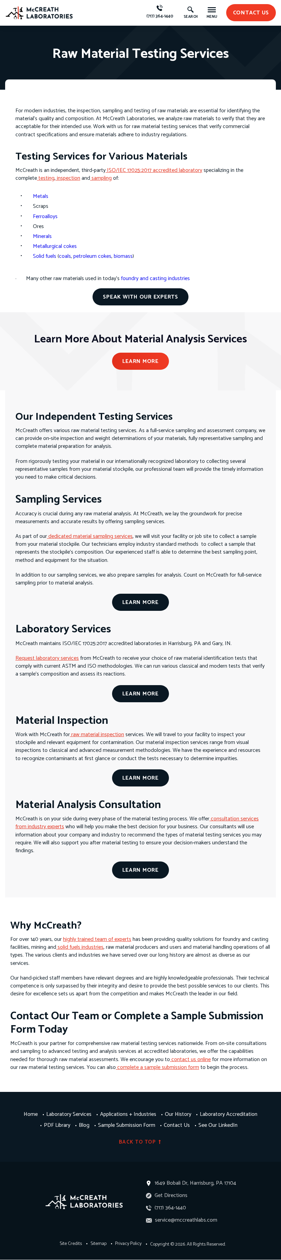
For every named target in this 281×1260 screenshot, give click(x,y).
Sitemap (98, 1244)
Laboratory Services (68, 1114)
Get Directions (170, 1195)
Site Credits (71, 1244)
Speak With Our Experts (140, 297)
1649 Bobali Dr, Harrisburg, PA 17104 (195, 1183)
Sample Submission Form (126, 1125)
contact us (251, 12)
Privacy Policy (128, 1244)
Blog (84, 1125)
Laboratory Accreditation (228, 1114)
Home (31, 1114)
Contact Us (177, 1125)
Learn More (140, 361)
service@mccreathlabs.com (185, 1220)
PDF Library (57, 1125)
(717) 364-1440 (159, 16)
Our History (178, 1114)
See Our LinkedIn (217, 1125)
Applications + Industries (128, 1114)
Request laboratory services (47, 658)
